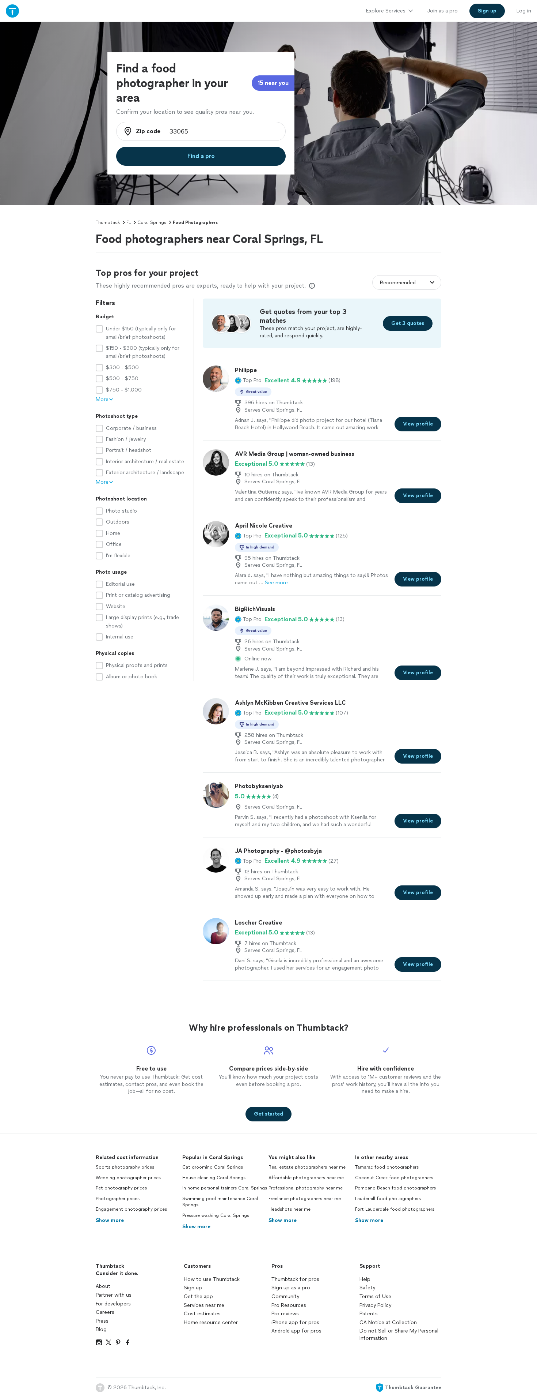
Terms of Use (375, 1296)
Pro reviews (285, 1314)
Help (364, 1279)
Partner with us (114, 1295)
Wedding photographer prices (128, 1177)
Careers (105, 1312)
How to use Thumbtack (212, 1279)
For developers (113, 1304)
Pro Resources (288, 1305)
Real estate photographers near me (307, 1167)
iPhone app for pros (295, 1322)
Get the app (198, 1296)
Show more (110, 1220)
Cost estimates (202, 1314)
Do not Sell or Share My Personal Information (398, 1334)
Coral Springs (151, 222)
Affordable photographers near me (306, 1177)
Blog (101, 1329)
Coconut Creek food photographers (394, 1177)
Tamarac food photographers (387, 1167)
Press (102, 1321)
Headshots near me (289, 1209)
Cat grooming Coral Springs (212, 1167)
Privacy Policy (375, 1305)
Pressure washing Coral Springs (215, 1215)
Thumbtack (108, 222)
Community (285, 1296)
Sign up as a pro (290, 1288)
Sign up (193, 1288)
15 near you (273, 82)
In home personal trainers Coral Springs (224, 1188)
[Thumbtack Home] (12, 11)
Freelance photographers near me (304, 1198)
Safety (367, 1288)
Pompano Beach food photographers (395, 1188)
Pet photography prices (121, 1188)
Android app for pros (296, 1331)
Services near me (204, 1305)
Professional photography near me (305, 1188)
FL (128, 222)
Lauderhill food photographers (388, 1198)
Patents (368, 1314)
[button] (248, 380)
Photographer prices (118, 1198)
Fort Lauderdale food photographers (394, 1209)
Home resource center (211, 1322)
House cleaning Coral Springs (213, 1177)
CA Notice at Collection (388, 1322)
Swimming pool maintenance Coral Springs (220, 1201)
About (103, 1286)
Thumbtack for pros (295, 1279)
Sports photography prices (125, 1167)
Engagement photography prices (131, 1209)
